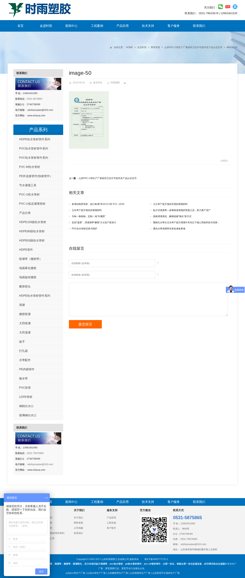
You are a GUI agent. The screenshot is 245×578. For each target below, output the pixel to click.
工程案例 (97, 25)
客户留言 (111, 528)
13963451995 (187, 523)
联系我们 (199, 25)
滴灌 (22, 304)
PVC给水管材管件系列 (33, 148)
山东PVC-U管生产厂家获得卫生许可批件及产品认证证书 (193, 47)
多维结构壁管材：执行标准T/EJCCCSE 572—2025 (98, 204)
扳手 (22, 341)
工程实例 (111, 522)
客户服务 (173, 25)
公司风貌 (78, 528)
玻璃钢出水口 (27, 415)
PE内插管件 (26, 369)
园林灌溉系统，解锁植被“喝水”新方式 (172, 216)
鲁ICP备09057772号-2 (156, 559)
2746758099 (33, 104)
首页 (20, 25)
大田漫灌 (25, 332)
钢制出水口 (26, 406)
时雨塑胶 (115, 82)
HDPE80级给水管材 (32, 231)
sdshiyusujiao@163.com (40, 110)
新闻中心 (71, 25)
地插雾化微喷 (27, 268)
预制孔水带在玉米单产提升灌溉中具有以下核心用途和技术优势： (186, 222)
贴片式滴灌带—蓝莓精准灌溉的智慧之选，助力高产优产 (182, 210)
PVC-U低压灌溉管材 (32, 203)
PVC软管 (25, 387)
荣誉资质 (155, 47)
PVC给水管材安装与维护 (84, 228)
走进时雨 (46, 25)
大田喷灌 (25, 323)
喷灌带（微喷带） (30, 258)
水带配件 (25, 360)
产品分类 (25, 212)
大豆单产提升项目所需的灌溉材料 (170, 204)
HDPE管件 (26, 249)
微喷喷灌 (25, 314)
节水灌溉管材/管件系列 (52, 533)
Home (129, 47)
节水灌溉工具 (27, 185)
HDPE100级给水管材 (32, 222)
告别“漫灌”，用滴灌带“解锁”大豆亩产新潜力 (94, 222)
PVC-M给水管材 (29, 166)
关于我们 (78, 517)
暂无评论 (97, 82)
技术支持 (148, 25)
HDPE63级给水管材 (32, 240)
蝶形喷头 (25, 286)
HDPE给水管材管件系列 (34, 139)
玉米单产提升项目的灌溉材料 (87, 210)
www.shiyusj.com (36, 115)
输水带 (23, 378)
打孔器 (23, 350)
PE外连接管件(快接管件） (36, 176)
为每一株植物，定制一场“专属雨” (88, 216)
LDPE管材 (25, 396)
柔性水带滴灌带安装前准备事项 (169, 228)
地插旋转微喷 (27, 277)
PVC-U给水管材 (29, 194)
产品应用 (122, 25)
